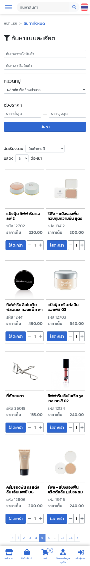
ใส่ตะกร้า (16, 245)
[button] (8, 7)
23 (62, 537)
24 (70, 537)
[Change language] (84, 7)
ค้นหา (45, 126)
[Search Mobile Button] (74, 7)
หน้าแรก (10, 23)
